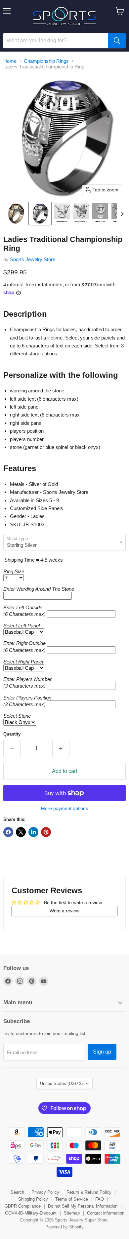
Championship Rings (46, 61)
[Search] (117, 40)
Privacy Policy (45, 1192)
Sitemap (72, 1213)
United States (61, 1083)
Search (17, 1192)
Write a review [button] (64, 910)
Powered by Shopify (64, 1226)
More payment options (64, 808)
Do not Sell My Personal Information (82, 1206)
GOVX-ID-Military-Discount (31, 1213)
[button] (15, 213)
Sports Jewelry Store (32, 259)
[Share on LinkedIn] (33, 832)
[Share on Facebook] (8, 832)
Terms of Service (71, 1199)
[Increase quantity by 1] (61, 748)
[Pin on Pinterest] (46, 832)
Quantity (12, 734)
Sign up (102, 1052)
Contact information (105, 1213)
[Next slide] (122, 213)
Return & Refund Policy (88, 1192)
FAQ (99, 1199)
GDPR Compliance (23, 1206)
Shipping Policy (33, 1199)
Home (10, 61)
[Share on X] (21, 832)
